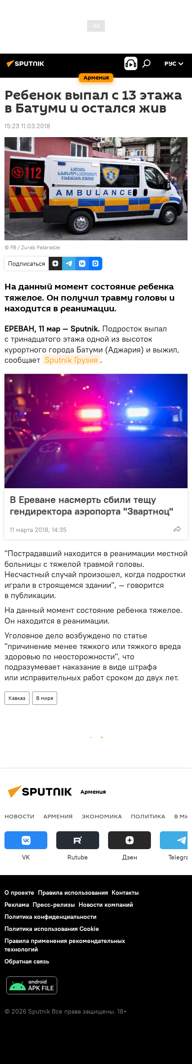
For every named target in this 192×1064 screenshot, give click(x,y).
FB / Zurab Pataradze (35, 247)
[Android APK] (31, 986)
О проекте (19, 892)
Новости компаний (106, 905)
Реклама (16, 905)
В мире (44, 698)
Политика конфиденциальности (50, 917)
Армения (58, 816)
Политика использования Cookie (51, 929)
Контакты (125, 892)
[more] (177, 529)
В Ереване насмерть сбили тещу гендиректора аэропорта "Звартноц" (91, 505)
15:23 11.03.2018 (27, 126)
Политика (148, 816)
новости (19, 816)
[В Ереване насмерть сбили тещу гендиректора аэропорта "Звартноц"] (96, 431)
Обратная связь (26, 961)
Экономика (102, 816)
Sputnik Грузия (71, 360)
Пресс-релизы (54, 905)
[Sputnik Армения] (26, 67)
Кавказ (16, 698)
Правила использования (73, 892)
